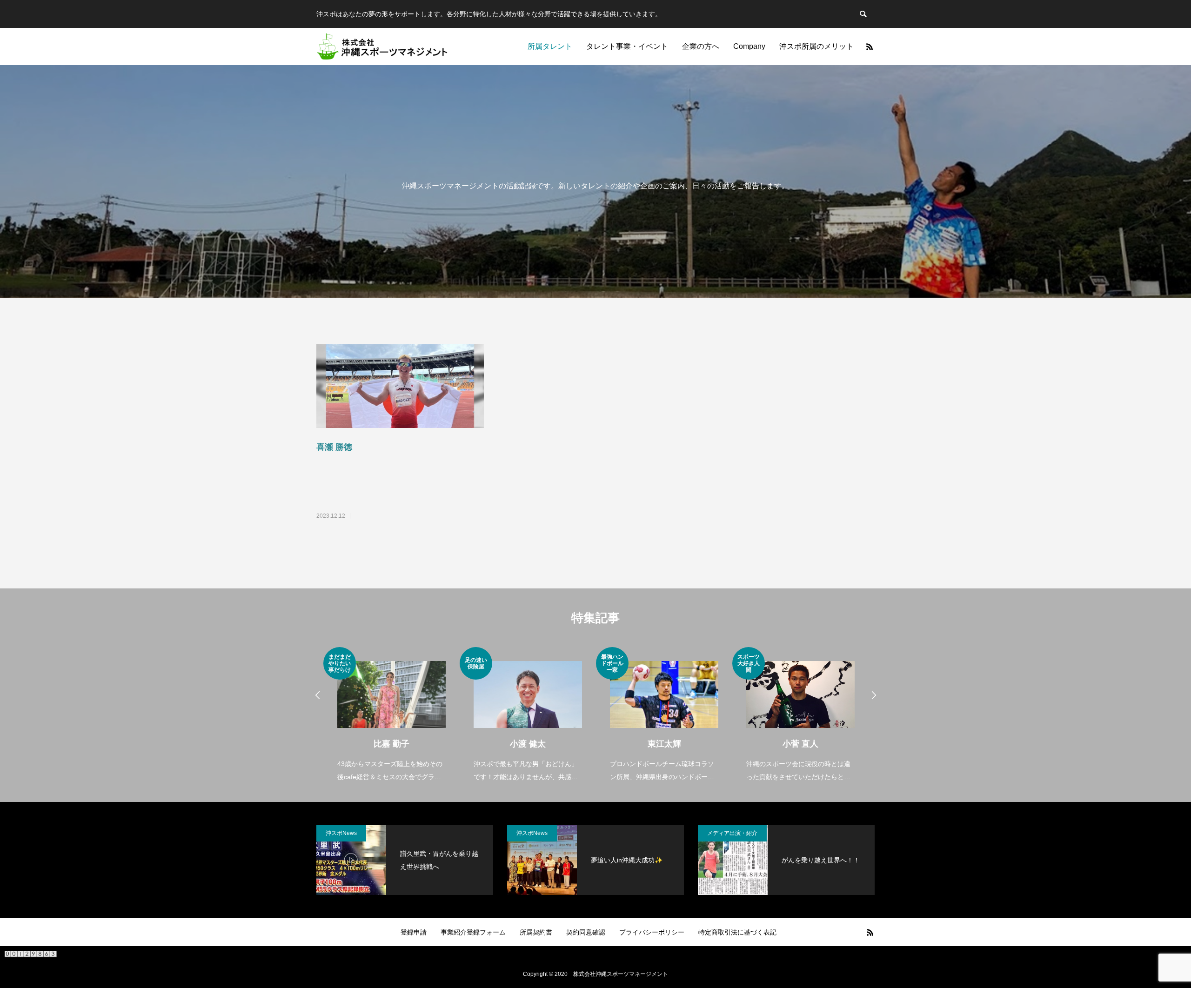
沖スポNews (341, 833)
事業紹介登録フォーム (473, 932)
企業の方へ (700, 46)
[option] (391, 715)
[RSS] (870, 46)
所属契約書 (536, 932)
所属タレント (550, 46)
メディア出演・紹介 (732, 833)
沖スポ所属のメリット (816, 46)
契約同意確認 (585, 932)
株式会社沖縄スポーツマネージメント (620, 974)
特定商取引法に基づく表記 (737, 932)
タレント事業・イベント (627, 46)
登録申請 (414, 932)
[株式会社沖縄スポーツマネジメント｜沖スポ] (382, 46)
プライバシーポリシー (651, 932)
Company (749, 46)
